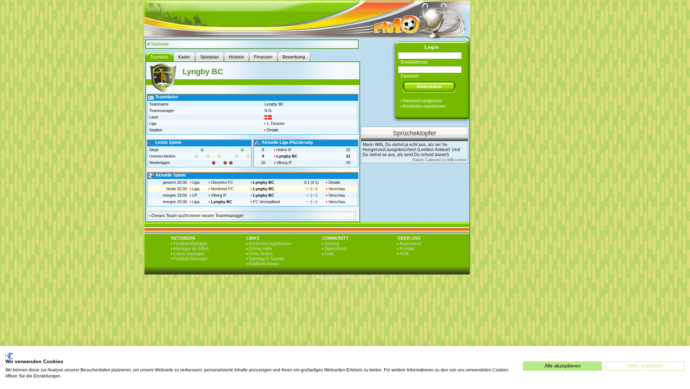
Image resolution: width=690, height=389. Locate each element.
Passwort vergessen (422, 100)
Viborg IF (284, 162)
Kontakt (407, 248)
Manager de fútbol (191, 248)
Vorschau (336, 189)
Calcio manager (188, 253)
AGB (404, 253)
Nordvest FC (222, 189)
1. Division (276, 123)
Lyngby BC (287, 156)
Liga (195, 182)
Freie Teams (261, 253)
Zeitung (331, 243)
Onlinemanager (359, 277)
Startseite (160, 44)
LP (194, 195)
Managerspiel (329, 277)
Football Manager (190, 243)
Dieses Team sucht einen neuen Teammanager (197, 215)
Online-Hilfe (260, 248)
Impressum (410, 243)
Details (273, 130)
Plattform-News (264, 263)
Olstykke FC (222, 182)
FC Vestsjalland (266, 202)
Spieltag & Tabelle (266, 258)
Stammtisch (335, 248)
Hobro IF (284, 149)
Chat (329, 253)
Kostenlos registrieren (424, 106)
